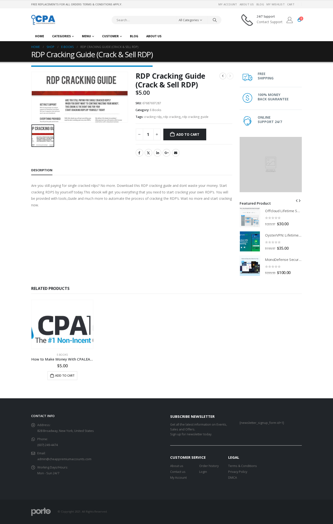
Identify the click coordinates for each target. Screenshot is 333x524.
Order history (209, 466)
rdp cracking (172, 117)
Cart (290, 4)
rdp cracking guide (195, 117)
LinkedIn (157, 153)
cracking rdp (153, 117)
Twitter (148, 153)
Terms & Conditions (242, 466)
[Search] (215, 20)
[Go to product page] (250, 217)
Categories (61, 36)
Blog (260, 4)
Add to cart (187, 134)
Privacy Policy (237, 472)
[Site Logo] (43, 20)
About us (176, 466)
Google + (166, 153)
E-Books (155, 110)
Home (39, 36)
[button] (296, 200)
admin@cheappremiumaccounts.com (64, 459)
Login (203, 472)
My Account (227, 4)
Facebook (139, 153)
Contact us (178, 472)
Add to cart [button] (65, 375)
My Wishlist (275, 4)
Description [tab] (41, 170)
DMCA (232, 478)
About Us (247, 4)
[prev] (222, 76)
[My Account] (290, 20)
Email (176, 153)
